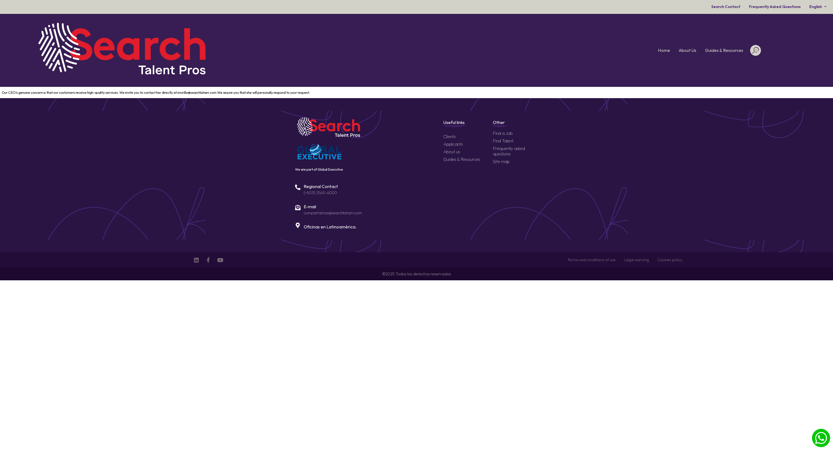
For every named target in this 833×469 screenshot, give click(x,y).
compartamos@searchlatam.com (333, 212)
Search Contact (725, 6)
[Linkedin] (196, 259)
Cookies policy (670, 259)
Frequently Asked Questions (775, 6)
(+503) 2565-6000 (320, 192)
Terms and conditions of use (591, 259)
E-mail (310, 206)
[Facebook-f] (208, 259)
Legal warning (636, 259)
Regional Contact (321, 186)
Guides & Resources (724, 50)
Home (664, 50)
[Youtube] (220, 259)
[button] (755, 50)
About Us (687, 50)
